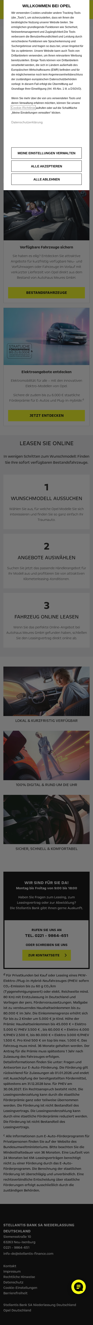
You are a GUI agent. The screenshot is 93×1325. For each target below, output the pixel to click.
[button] (46, 153)
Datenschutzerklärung (27, 122)
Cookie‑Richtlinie (23, 108)
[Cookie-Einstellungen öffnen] (78, 1287)
